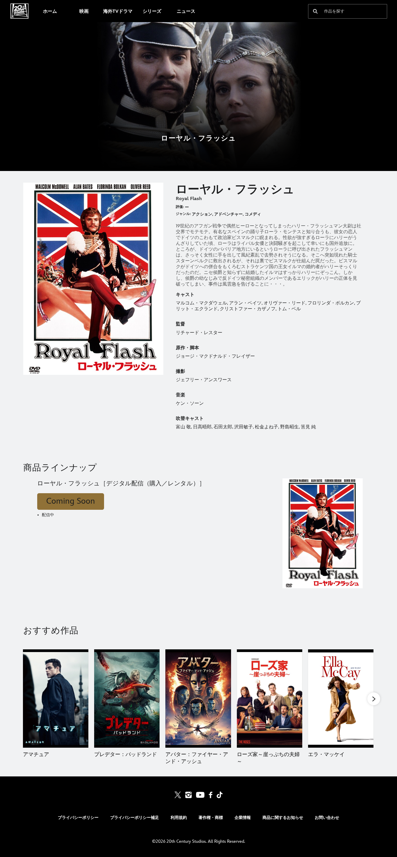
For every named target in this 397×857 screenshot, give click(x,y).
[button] (373, 698)
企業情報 (243, 817)
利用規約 (179, 817)
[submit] (315, 11)
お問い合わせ (327, 817)
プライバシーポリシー (78, 817)
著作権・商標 (211, 817)
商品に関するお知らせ (282, 817)
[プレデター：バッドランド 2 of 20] (127, 698)
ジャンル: (183, 214)
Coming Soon (70, 501)
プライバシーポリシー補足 (134, 817)
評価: (180, 207)
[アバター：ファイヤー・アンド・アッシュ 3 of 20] (198, 698)
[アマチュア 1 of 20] (55, 698)
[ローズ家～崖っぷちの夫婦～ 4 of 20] (269, 698)
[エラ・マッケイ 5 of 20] (340, 698)
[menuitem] (50, 11)
